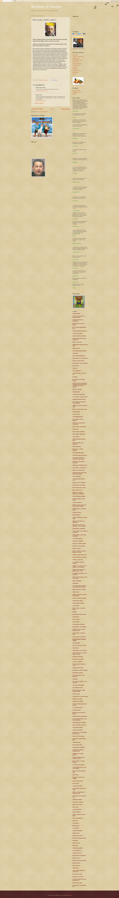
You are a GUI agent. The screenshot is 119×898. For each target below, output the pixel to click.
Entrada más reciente (37, 109)
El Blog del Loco (76, 58)
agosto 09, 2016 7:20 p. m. (41, 100)
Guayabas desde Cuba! (77, 60)
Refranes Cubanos (46, 6)
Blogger (69, 895)
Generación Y (75, 54)
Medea (74, 74)
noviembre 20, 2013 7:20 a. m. (42, 90)
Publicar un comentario (39, 103)
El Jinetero (75, 67)
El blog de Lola (76, 72)
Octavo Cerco (75, 61)
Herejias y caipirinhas (77, 63)
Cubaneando (75, 68)
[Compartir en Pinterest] (56, 80)
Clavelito (74, 93)
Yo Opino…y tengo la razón (78, 56)
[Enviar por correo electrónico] (51, 80)
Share (75, 33)
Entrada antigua (65, 109)
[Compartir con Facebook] (55, 80)
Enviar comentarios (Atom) (42, 111)
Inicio (52, 109)
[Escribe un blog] (53, 80)
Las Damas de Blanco (77, 70)
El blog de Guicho (76, 65)
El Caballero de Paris (77, 92)
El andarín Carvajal (76, 90)
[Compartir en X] (54, 80)
